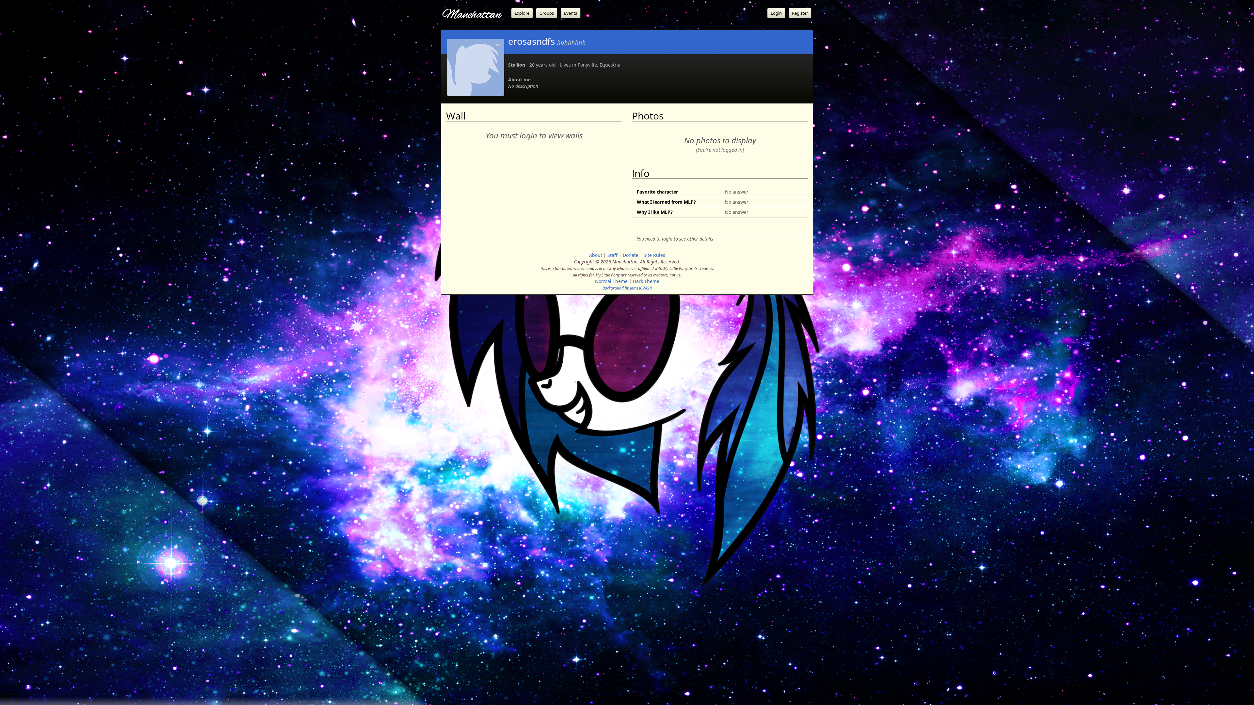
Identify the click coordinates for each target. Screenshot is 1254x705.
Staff (612, 255)
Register (800, 13)
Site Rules (654, 255)
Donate (630, 255)
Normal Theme (611, 281)
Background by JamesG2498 (627, 287)
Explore (522, 13)
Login (776, 13)
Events (570, 13)
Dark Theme (646, 281)
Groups (546, 13)
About (595, 255)
